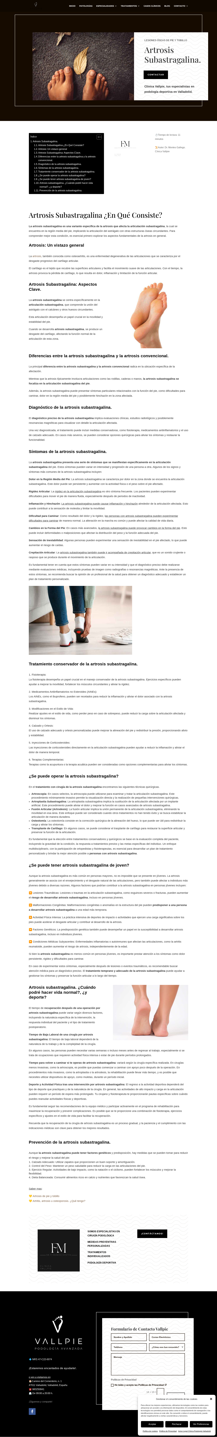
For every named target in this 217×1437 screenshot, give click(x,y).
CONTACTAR (156, 74)
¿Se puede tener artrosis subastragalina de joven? (64, 179)
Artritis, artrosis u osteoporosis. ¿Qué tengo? (59, 1201)
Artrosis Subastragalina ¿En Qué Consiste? (61, 145)
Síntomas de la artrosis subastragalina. (58, 168)
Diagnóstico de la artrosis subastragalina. (59, 164)
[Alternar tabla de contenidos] (97, 137)
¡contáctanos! (152, 1233)
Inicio (72, 6)
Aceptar (152, 1424)
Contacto (179, 6)
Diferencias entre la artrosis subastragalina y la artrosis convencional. (67, 158)
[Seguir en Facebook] (32, 1411)
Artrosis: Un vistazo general (52, 149)
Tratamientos (129, 6)
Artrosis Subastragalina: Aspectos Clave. (59, 152)
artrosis (36, 256)
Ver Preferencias (201, 1424)
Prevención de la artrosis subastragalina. (60, 190)
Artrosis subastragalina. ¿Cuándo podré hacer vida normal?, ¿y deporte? (66, 185)
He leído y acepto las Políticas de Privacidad (139, 1385)
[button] (211, 1398)
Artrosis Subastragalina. (45, 141)
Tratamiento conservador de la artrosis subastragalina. (66, 171)
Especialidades (105, 6)
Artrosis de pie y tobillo (46, 1196)
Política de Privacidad (168, 1431)
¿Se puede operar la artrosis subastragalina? (61, 175)
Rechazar (176, 1424)
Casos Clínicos (152, 6)
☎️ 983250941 (36, 1389)
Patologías (85, 6)
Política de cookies (150, 1431)
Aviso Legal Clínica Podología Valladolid (194, 1431)
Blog (167, 6)
